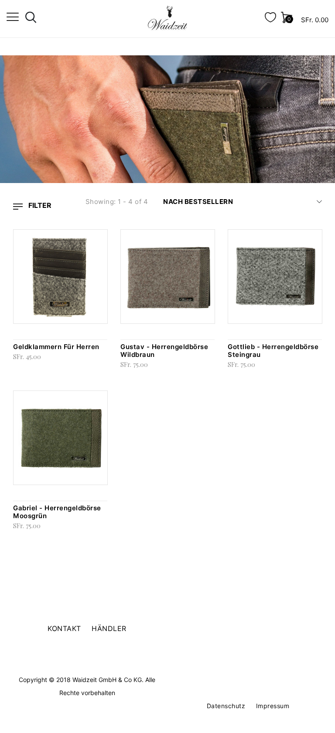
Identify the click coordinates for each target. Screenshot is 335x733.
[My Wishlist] (270, 19)
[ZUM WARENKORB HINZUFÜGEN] (105, 240)
